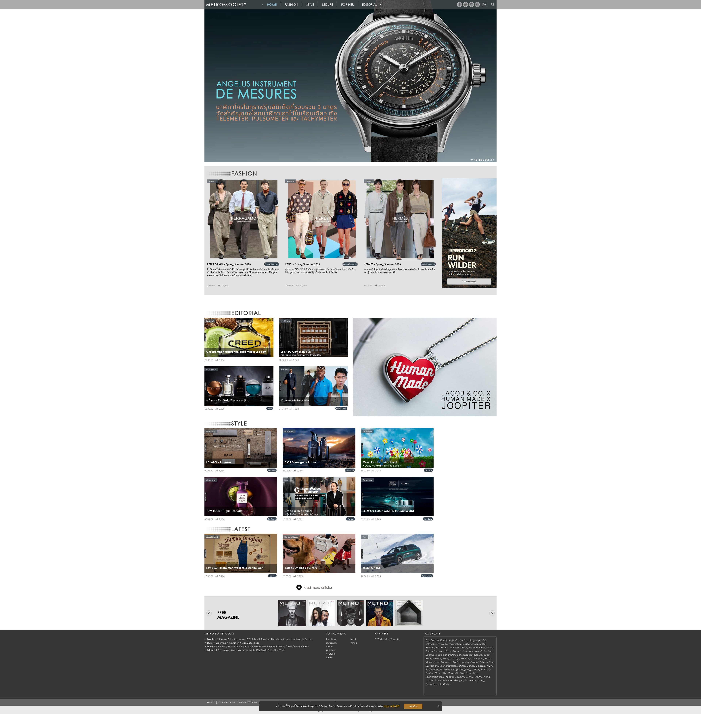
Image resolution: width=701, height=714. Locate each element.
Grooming (220, 642)
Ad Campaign (460, 662)
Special (442, 654)
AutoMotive (427, 576)
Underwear (454, 654)
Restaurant (432, 665)
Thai (451, 644)
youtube (330, 653)
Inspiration (234, 642)
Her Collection (483, 651)
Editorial (369, 4)
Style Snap (254, 642)
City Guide (261, 650)
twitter (329, 646)
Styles (269, 408)
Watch (435, 680)
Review (430, 647)
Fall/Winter (432, 669)
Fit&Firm (459, 673)
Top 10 (273, 650)
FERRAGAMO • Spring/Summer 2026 (229, 264)
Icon (244, 642)
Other (465, 644)
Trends (475, 669)
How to (221, 646)
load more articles (318, 587)
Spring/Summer (271, 264)
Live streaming (278, 639)
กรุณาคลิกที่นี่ (391, 706)
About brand (295, 639)
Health (477, 676)
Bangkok (467, 654)
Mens (429, 662)
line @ (353, 639)
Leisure (327, 4)
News (438, 673)
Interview (431, 654)
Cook (458, 644)
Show (436, 662)
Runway (223, 639)
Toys (289, 646)
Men (489, 665)
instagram (331, 642)
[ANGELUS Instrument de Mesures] (350, 81)
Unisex (474, 644)
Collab (470, 665)
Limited (478, 654)
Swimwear (441, 644)
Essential (249, 650)
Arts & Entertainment (255, 646)
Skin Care (350, 470)
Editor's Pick (341, 408)
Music (488, 658)
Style (310, 4)
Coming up (476, 658)
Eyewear (446, 662)
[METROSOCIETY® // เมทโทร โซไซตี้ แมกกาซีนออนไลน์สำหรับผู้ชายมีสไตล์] (226, 4)
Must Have (236, 650)
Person (434, 640)
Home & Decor (277, 646)
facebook (331, 639)
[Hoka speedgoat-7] (469, 232)
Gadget (458, 680)
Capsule (480, 665)
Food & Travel (235, 646)
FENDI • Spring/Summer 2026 (302, 264)
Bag (455, 669)
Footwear (470, 680)
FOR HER (347, 4)
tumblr (329, 657)
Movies (437, 658)
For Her (309, 639)
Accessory (445, 669)
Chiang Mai (485, 647)
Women (350, 519)
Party (449, 651)
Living (480, 680)
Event (469, 676)
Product (449, 676)
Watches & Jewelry (258, 639)
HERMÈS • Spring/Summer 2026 (382, 264)
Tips (475, 673)
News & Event (301, 646)
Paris (445, 658)
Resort (439, 647)
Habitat (464, 658)
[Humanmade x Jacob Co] (425, 367)
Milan (482, 644)
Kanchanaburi (448, 640)
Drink (469, 673)
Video (282, 650)
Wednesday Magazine (388, 639)
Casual (474, 662)
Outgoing (474, 640)
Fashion (291, 4)
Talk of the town (435, 651)
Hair (471, 651)
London (463, 640)
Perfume (272, 470)
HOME (272, 4)
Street (463, 647)
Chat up (454, 658)
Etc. (446, 647)
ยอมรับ (413, 706)
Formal (457, 651)
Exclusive (224, 650)
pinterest (330, 650)
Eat (427, 640)
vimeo (353, 642)
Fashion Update (237, 639)
